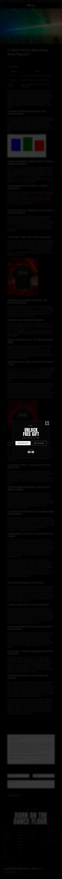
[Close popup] (47, 423)
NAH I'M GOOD (39, 443)
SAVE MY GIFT (23, 443)
